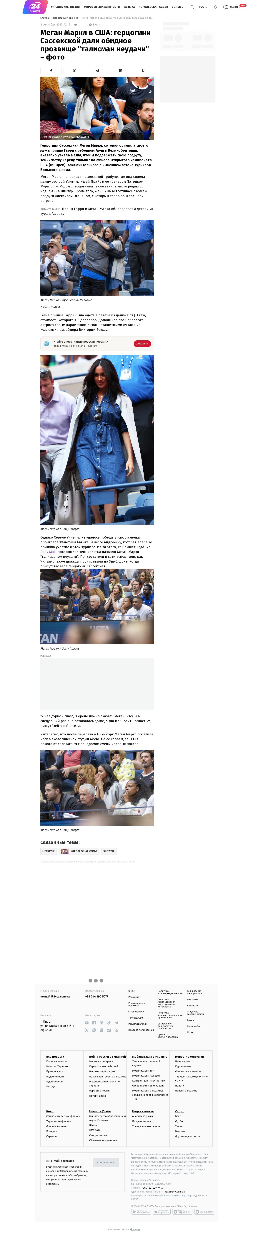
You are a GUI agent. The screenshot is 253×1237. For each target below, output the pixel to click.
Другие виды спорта (187, 1136)
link (87, 1022)
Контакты (192, 999)
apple (162, 1212)
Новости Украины (57, 1066)
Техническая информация (194, 992)
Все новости (55, 1056)
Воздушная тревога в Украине (107, 1076)
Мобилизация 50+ (143, 1070)
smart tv (182, 1212)
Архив (190, 1020)
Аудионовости (55, 1081)
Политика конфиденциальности (170, 992)
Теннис (179, 1126)
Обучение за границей (103, 1140)
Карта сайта (194, 1026)
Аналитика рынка (143, 1116)
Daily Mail (48, 552)
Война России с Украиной (107, 1056)
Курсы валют (183, 1066)
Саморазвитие (98, 1135)
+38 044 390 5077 (96, 996)
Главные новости (57, 1061)
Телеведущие (136, 1018)
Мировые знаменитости (102, 6)
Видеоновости (55, 1076)
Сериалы (51, 1136)
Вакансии (192, 1005)
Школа (93, 1125)
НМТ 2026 (95, 1130)
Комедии (51, 1131)
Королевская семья (153, 6)
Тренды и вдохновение (146, 1126)
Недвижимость (143, 1111)
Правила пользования (141, 1030)
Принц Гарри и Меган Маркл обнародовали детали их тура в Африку (97, 211)
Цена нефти (182, 1061)
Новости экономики (189, 1056)
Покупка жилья (141, 1121)
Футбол (179, 1121)
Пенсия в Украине (186, 1090)
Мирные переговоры (102, 1071)
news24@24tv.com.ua (55, 996)
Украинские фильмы (58, 1121)
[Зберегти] (143, 71)
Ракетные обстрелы (101, 1061)
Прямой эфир (54, 1071)
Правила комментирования (168, 1035)
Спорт (179, 1111)
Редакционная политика (136, 1004)
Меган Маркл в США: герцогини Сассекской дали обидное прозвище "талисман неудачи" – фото (118, 18)
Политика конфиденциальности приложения (170, 1015)
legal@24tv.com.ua (174, 1191)
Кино (50, 1111)
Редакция (133, 997)
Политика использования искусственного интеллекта (166, 1003)
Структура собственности (195, 1013)
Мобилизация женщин (146, 1075)
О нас (131, 991)
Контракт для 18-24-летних (148, 1080)
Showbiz (45, 18)
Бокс (178, 1116)
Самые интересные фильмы (63, 1116)
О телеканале (136, 1012)
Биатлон (180, 1131)
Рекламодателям (137, 1024)
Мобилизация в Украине (149, 1056)
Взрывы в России (99, 1090)
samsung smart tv (204, 1212)
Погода (50, 1086)
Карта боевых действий (103, 1066)
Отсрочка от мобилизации (148, 1085)
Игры (190, 1032)
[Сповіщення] (215, 7)
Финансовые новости (188, 1071)
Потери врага (97, 1095)
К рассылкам (106, 1162)
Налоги (179, 1085)
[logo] (35, 7)
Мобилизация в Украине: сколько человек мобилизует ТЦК (150, 1095)
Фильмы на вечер (57, 1126)
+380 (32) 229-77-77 (152, 1187)
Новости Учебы (100, 1111)
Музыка (129, 6)
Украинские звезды (65, 6)
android (141, 1212)
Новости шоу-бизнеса (66, 18)
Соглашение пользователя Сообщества (166, 1026)
